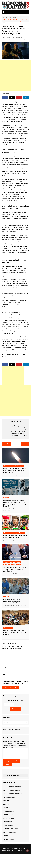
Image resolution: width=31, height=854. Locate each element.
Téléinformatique (7, 821)
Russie (13, 564)
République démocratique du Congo (16, 39)
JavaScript (6, 804)
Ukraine (18, 564)
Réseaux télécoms (8, 825)
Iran (23, 465)
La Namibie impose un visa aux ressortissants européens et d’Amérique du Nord (13, 601)
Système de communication (10, 828)
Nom (3, 661)
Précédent (7, 443)
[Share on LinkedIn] (26, 97)
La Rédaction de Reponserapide (12, 508)
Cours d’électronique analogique (12, 786)
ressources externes (8, 839)
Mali (19, 532)
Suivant (24, 443)
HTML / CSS (6, 800)
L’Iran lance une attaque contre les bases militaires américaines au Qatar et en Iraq (14, 470)
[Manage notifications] (27, 850)
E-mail (4, 667)
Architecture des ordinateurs (10, 811)
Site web (4, 674)
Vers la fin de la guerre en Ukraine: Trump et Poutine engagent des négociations (15, 569)
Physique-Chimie (7, 835)
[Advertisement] (15, 75)
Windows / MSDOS (8, 814)
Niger (23, 532)
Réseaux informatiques (9, 797)
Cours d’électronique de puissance (12, 793)
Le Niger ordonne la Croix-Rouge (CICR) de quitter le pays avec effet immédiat (15, 632)
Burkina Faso (13, 532)
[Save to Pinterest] (19, 97)
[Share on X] (12, 97)
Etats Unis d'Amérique (15, 465)
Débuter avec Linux (8, 818)
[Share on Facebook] (5, 97)
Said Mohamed (6, 37)
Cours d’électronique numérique (11, 790)
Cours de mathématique (9, 832)
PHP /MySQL (6, 807)
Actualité (5, 39)
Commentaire (6, 652)
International (6, 564)
